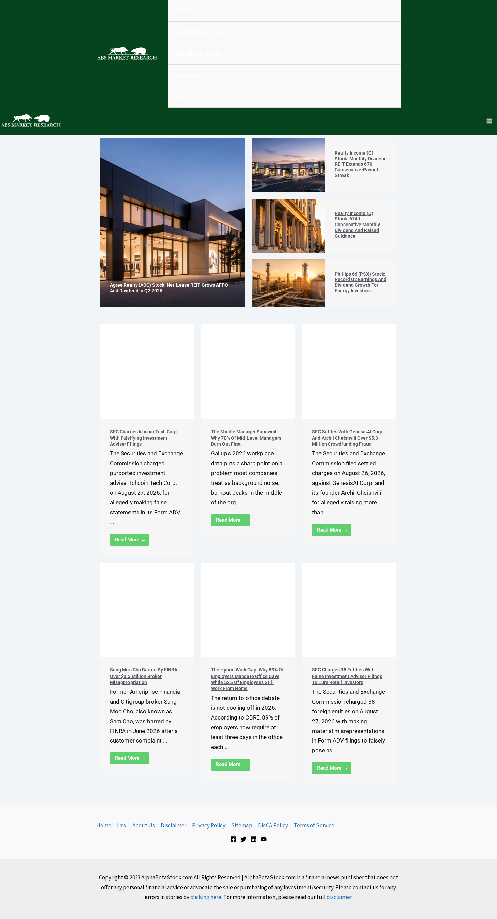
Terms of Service (314, 825)
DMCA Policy (273, 825)
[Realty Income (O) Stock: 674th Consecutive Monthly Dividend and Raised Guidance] (288, 226)
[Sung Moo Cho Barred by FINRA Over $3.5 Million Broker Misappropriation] (147, 610)
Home (103, 825)
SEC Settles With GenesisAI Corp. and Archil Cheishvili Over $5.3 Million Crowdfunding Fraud (348, 438)
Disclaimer (173, 825)
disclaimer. (340, 897)
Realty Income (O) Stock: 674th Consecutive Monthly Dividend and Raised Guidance (357, 225)
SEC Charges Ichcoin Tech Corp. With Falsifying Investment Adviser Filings (144, 438)
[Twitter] (243, 839)
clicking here (205, 897)
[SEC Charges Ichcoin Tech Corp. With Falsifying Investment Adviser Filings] (147, 371)
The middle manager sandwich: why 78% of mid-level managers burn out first (246, 438)
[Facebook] (233, 839)
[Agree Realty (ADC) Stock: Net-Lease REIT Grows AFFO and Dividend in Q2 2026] (172, 222)
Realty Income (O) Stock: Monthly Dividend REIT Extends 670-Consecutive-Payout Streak (361, 164)
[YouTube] (264, 839)
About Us (143, 825)
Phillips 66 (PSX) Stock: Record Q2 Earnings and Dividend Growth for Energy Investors (360, 282)
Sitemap (241, 825)
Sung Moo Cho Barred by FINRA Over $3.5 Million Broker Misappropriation (144, 676)
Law (121, 825)
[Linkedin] (254, 839)
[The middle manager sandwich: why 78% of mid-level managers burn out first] (248, 371)
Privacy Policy (209, 825)
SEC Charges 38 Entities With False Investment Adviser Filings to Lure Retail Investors (347, 676)
